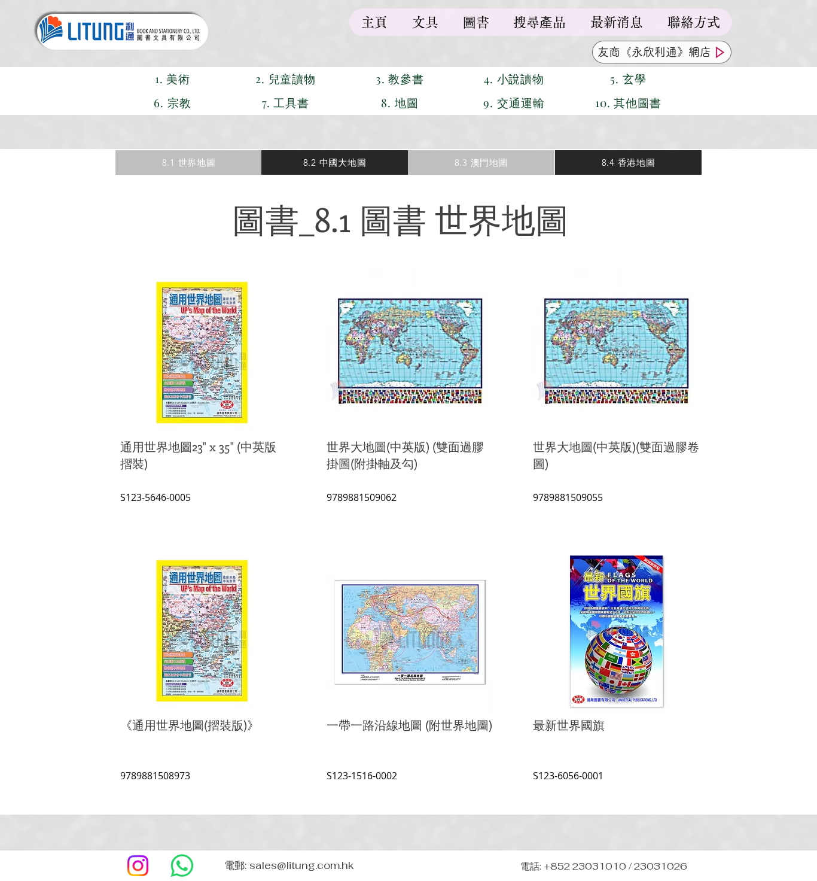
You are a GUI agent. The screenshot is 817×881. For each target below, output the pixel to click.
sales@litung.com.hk (301, 865)
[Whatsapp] (182, 866)
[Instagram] (138, 866)
